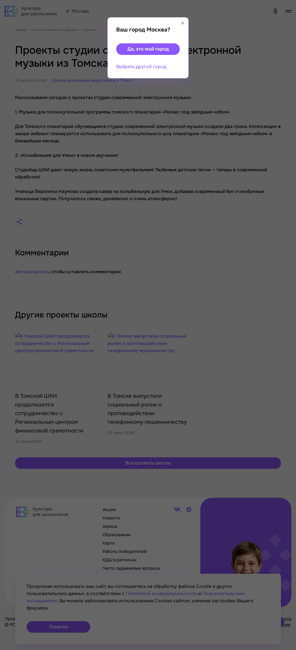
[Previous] (13, 325)
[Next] (286, 325)
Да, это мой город (148, 49)
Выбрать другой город (141, 67)
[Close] (183, 23)
